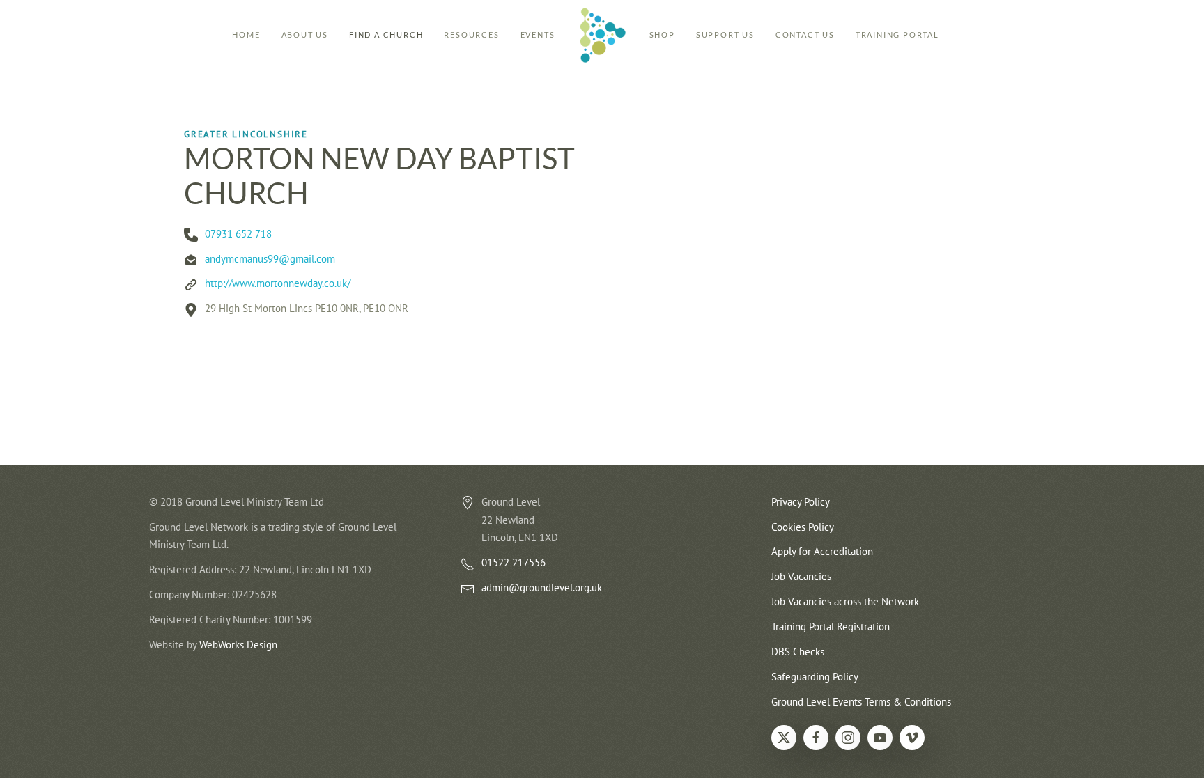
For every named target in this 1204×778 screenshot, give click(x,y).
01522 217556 (513, 562)
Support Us (725, 34)
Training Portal (897, 34)
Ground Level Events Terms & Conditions (861, 701)
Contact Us (805, 34)
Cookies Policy (802, 527)
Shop (662, 34)
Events (537, 34)
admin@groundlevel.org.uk (541, 587)
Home (246, 34)
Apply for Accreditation (822, 551)
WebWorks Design (238, 644)
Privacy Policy (800, 501)
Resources (471, 34)
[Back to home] (602, 35)
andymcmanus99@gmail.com (270, 258)
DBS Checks (797, 651)
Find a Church (386, 34)
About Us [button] (304, 34)
